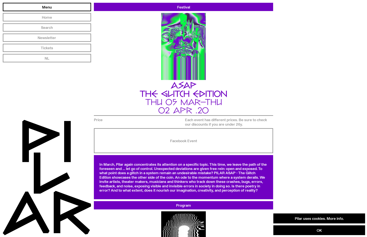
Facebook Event (183, 140)
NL (47, 58)
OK (319, 230)
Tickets (47, 47)
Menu (47, 7)
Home (47, 17)
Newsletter (47, 37)
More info (335, 218)
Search (47, 27)
